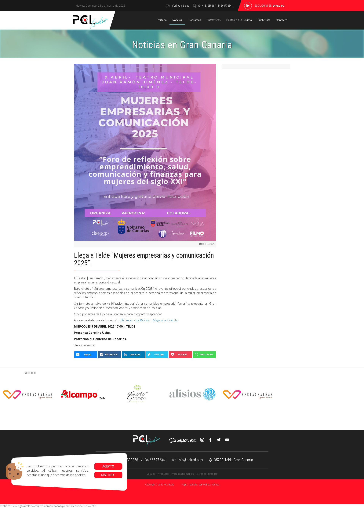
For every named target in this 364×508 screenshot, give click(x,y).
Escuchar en (269, 5)
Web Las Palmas (211, 484)
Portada (162, 20)
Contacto (281, 20)
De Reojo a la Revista (239, 20)
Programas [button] (194, 20)
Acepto (108, 466)
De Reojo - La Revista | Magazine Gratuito (149, 320)
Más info (108, 475)
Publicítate (263, 20)
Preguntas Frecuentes (182, 473)
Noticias (177, 20)
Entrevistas (214, 20)
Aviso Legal (163, 473)
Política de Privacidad (206, 473)
